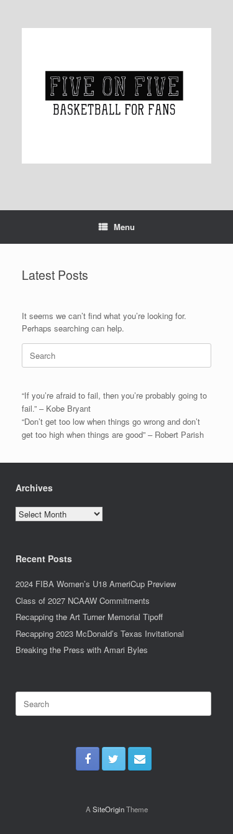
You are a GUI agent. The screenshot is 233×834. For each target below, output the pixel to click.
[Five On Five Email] (140, 759)
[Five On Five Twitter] (114, 759)
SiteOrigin (108, 809)
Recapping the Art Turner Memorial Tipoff (89, 617)
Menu (124, 227)
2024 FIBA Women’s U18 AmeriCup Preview (96, 584)
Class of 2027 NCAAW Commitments (83, 600)
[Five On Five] (116, 96)
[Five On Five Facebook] (87, 759)
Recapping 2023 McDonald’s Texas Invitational (100, 633)
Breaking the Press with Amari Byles (82, 650)
